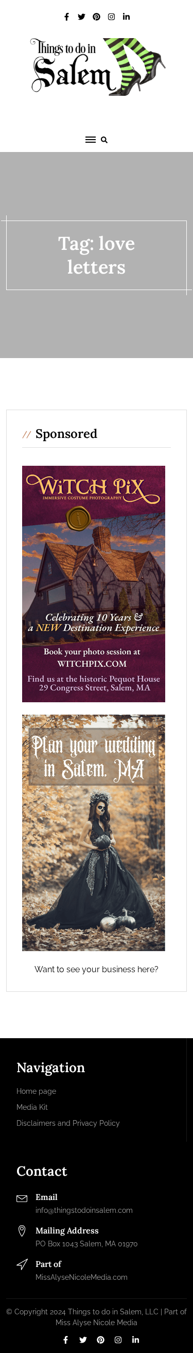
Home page (36, 1091)
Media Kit (32, 1107)
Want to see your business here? (96, 969)
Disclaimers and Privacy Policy (68, 1123)
